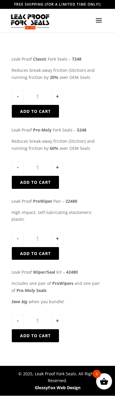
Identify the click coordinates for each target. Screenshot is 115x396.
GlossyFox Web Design (57, 387)
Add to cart (35, 111)
